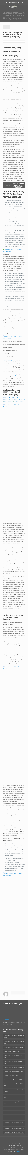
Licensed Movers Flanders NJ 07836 (12, 1108)
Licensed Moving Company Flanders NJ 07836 (13, 1102)
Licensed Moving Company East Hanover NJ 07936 (14, 1117)
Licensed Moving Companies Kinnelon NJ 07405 (13, 1062)
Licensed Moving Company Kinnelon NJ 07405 (13, 1056)
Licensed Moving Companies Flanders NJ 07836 (13, 1096)
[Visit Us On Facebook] (17, 397)
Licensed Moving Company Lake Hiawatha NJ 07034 (14, 1042)
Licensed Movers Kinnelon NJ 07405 (12, 1051)
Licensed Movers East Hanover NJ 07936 (13, 1112)
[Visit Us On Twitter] (7, 397)
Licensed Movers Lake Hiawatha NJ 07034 (13, 1047)
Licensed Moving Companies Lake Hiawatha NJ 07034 (14, 1036)
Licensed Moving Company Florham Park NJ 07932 (13, 1084)
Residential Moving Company (9, 375)
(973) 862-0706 (16, 92)
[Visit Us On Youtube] (8, 401)
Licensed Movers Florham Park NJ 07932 (13, 1079)
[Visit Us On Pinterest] (19, 399)
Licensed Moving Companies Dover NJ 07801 (14, 1128)
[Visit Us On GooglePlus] (8, 399)
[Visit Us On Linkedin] (18, 401)
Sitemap (18, 1151)
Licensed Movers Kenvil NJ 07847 (11, 1075)
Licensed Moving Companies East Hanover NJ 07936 (13, 1123)
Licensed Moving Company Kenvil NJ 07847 (13, 1071)
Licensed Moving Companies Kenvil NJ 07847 (14, 1067)
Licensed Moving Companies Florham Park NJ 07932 (13, 1090)
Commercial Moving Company (9, 360)
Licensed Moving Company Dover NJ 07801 (13, 1132)
